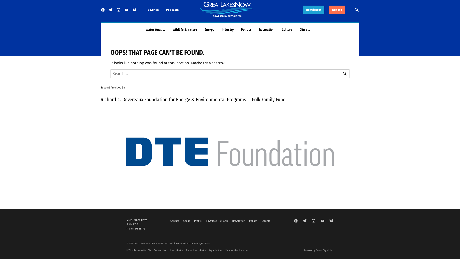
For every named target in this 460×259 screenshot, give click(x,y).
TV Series (152, 10)
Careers (265, 220)
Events (198, 220)
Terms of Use (160, 250)
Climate (305, 30)
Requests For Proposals (237, 250)
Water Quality (155, 30)
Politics (246, 30)
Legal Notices (215, 250)
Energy (209, 30)
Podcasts (172, 10)
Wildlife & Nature (185, 30)
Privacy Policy (176, 250)
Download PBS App (217, 220)
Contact (174, 220)
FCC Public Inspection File (138, 250)
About (186, 220)
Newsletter (313, 10)
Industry (228, 30)
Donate (337, 10)
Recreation (266, 30)
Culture (287, 30)
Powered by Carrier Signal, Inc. (319, 250)
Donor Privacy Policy (196, 250)
